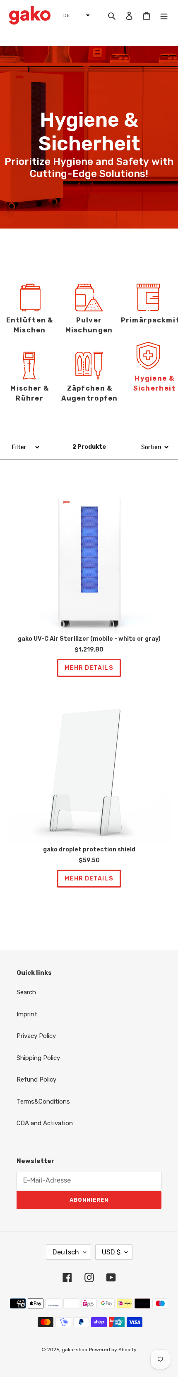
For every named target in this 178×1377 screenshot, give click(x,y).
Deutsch (66, 1252)
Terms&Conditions (43, 1101)
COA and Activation (45, 1123)
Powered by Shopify (113, 1349)
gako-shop (74, 1349)
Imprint (27, 1014)
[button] (74, 15)
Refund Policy (36, 1079)
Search (26, 992)
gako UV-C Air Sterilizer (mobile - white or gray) (89, 639)
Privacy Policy (36, 1036)
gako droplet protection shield (89, 849)
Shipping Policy (38, 1058)
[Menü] (164, 16)
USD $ (111, 1252)
